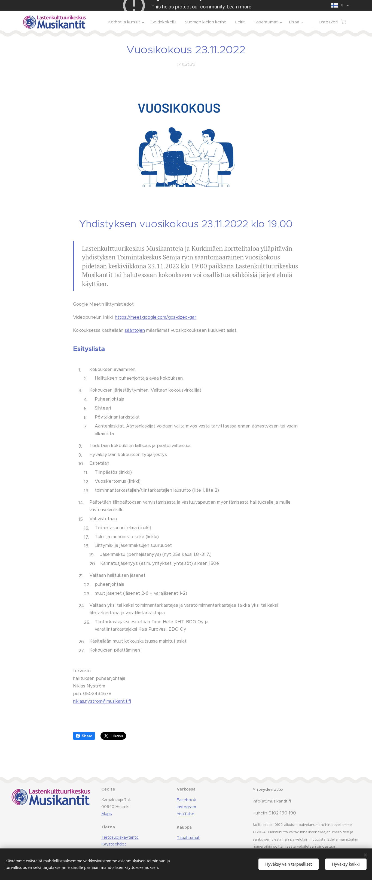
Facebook (186, 799)
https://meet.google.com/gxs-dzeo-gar (155, 317)
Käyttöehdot (113, 844)
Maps (106, 813)
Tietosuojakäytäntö (120, 837)
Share (87, 736)
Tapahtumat (188, 837)
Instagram (186, 806)
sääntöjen (135, 330)
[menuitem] (127, 22)
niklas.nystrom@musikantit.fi (102, 701)
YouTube (185, 813)
